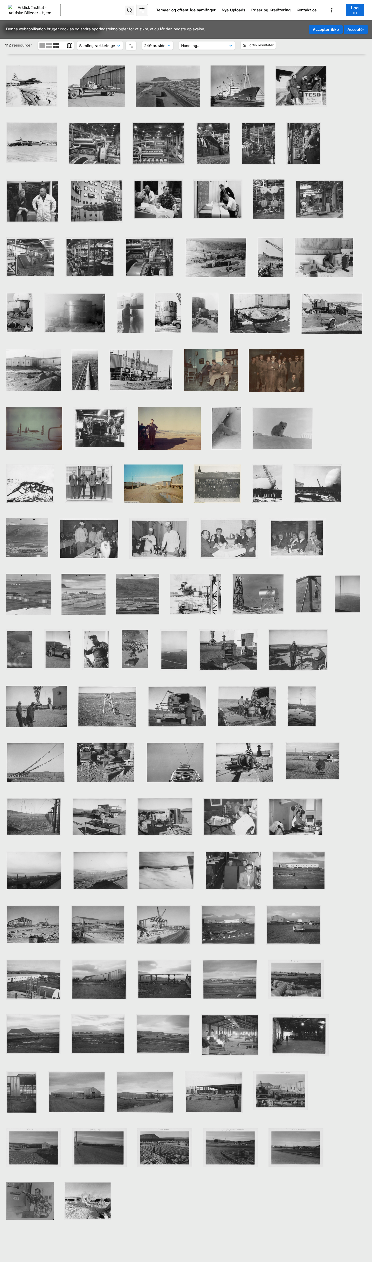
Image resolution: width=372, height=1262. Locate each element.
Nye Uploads (233, 10)
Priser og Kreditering (271, 10)
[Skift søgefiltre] (142, 10)
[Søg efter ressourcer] (129, 10)
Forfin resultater (260, 45)
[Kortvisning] (70, 45)
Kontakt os (307, 10)
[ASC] (131, 45)
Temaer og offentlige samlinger (186, 10)
